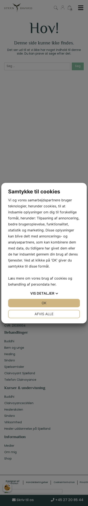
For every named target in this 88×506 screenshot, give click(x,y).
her (53, 284)
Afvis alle (44, 314)
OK (44, 303)
